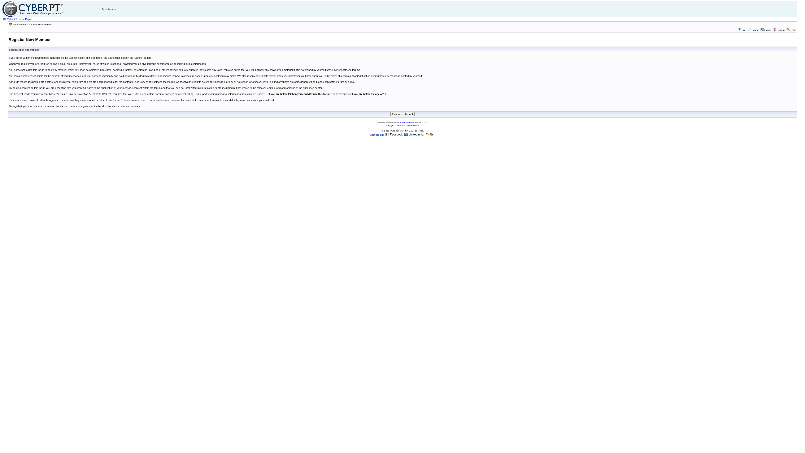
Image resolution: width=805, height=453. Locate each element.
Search (755, 30)
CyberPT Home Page (19, 19)
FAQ (744, 30)
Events (767, 30)
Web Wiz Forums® (405, 122)
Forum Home (19, 24)
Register (781, 30)
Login (793, 30)
